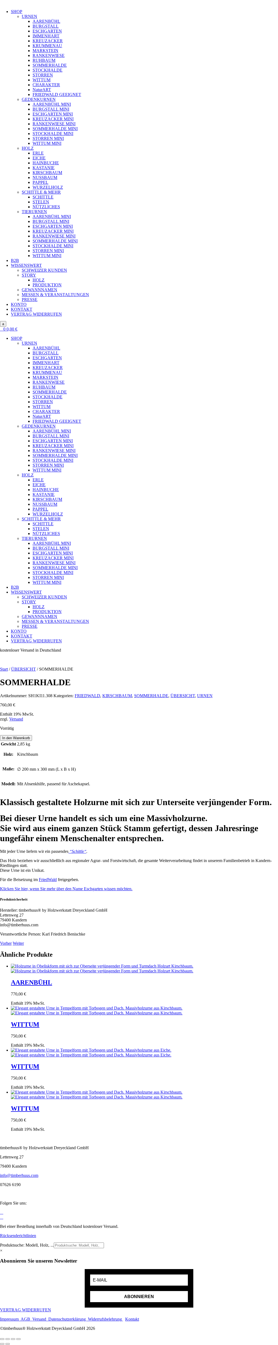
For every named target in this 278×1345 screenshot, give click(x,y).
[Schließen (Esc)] (18, 1339)
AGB (26, 1319)
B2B (15, 260)
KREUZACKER (48, 41)
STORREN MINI (48, 138)
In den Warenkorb (16, 738)
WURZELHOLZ (48, 187)
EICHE (39, 158)
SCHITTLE (43, 197)
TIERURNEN (34, 211)
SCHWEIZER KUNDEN (44, 270)
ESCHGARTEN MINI (53, 114)
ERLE (38, 153)
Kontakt (132, 1319)
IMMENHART (46, 36)
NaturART (42, 89)
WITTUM (41, 80)
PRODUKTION (47, 285)
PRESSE (29, 299)
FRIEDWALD (87, 695)
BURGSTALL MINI (51, 109)
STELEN (41, 202)
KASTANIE (44, 167)
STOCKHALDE (47, 70)
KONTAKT (21, 309)
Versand (16, 719)
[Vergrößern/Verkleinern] (2, 1339)
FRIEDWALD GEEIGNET (57, 94)
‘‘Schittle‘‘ (77, 851)
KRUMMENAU (47, 45)
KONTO (19, 304)
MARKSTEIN (45, 50)
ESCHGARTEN (47, 31)
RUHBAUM (44, 60)
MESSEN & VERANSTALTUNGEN (55, 294)
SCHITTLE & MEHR (41, 192)
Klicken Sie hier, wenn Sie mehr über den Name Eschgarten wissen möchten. (66, 888)
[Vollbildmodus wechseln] (7, 1339)
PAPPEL (40, 182)
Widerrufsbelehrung (105, 1319)
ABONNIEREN (139, 1296)
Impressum (10, 1319)
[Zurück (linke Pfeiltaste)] (2, 1344)
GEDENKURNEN (39, 99)
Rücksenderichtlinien (18, 1235)
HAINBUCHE (46, 163)
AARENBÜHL (46, 21)
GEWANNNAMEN (39, 289)
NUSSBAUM (45, 177)
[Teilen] (13, 1339)
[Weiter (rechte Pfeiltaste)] (7, 1344)
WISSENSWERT (26, 265)
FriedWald (48, 879)
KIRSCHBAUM (47, 172)
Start (4, 669)
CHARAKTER (46, 84)
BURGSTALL (46, 26)
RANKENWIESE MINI (54, 123)
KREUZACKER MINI (53, 119)
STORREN (43, 75)
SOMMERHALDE (50, 65)
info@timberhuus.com (19, 1175)
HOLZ (28, 148)
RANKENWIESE (49, 55)
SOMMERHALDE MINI (55, 128)
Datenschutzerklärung (67, 1319)
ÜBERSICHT (23, 669)
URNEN (29, 16)
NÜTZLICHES (46, 206)
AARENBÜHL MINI (52, 104)
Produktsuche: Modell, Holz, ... (27, 1245)
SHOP (16, 11)
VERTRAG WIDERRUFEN (36, 314)
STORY (29, 275)
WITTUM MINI (47, 143)
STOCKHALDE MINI (53, 133)
